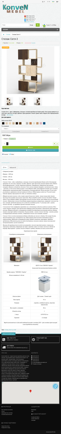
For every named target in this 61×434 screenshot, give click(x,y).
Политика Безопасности (7, 414)
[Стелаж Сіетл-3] (30, 70)
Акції (32, 411)
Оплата (3, 411)
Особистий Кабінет (35, 417)
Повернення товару (6, 427)
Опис (5, 167)
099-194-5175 (30, 16)
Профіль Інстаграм (37, 364)
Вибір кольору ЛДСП (7, 120)
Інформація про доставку (7, 413)
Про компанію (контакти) (7, 409)
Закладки (33, 420)
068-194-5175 (30, 20)
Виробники (33, 409)
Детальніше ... (10, 115)
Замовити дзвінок (29, 21)
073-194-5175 (30, 18)
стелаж (6, 330)
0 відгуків (33, 43)
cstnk (14, 330)
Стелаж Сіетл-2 (45, 131)
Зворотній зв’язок (6, 426)
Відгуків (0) (13, 167)
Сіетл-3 (11, 330)
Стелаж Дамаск (16, 131)
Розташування (5, 126)
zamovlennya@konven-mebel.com (40, 362)
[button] (30, 391)
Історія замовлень (35, 418)
